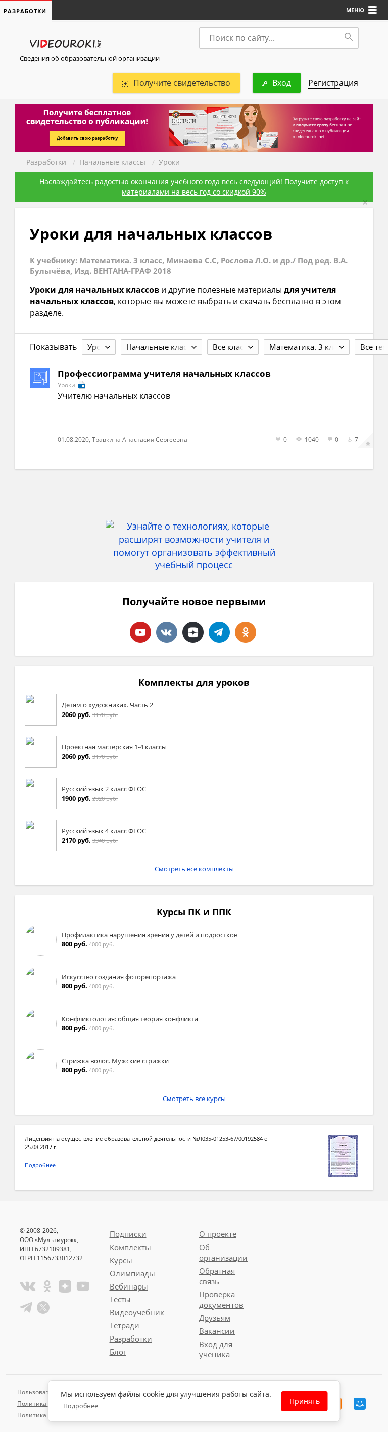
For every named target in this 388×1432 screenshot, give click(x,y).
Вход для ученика (215, 1349)
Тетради (124, 1325)
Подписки (128, 1234)
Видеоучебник (137, 1312)
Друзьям (214, 1318)
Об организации (223, 1252)
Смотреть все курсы (194, 1098)
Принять (304, 1401)
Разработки (46, 162)
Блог (118, 1352)
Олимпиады (132, 1273)
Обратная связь (217, 1276)
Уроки (169, 162)
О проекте (217, 1234)
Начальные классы (112, 162)
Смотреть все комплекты (194, 868)
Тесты (120, 1299)
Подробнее (40, 1165)
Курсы (121, 1260)
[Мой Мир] (360, 1404)
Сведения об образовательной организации (90, 58)
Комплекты (130, 1247)
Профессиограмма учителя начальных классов (164, 373)
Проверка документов (221, 1299)
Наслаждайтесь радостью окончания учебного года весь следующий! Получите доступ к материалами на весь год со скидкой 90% (194, 187)
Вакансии (217, 1331)
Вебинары (129, 1286)
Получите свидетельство (181, 82)
